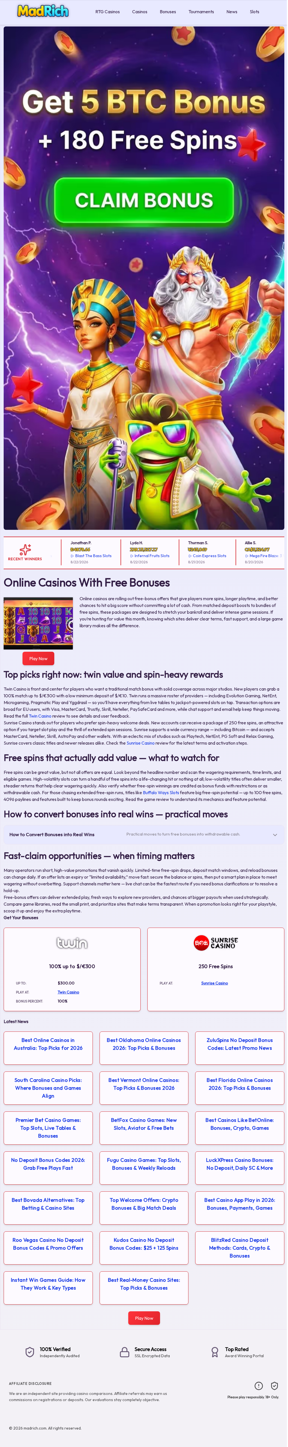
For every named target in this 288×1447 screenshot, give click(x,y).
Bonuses (168, 11)
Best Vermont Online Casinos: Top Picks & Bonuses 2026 (144, 1084)
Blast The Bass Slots (77, 555)
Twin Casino (40, 716)
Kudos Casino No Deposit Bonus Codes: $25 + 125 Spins (144, 1244)
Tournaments (201, 11)
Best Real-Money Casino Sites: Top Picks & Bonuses (144, 1284)
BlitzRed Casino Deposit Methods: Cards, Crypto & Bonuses (240, 1248)
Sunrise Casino (141, 743)
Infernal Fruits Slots (135, 555)
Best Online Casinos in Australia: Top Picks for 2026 (48, 1044)
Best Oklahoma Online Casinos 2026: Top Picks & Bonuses (144, 1044)
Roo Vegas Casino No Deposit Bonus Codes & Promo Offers (48, 1244)
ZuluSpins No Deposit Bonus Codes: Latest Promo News (240, 1044)
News (231, 11)
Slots (254, 11)
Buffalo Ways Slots (161, 792)
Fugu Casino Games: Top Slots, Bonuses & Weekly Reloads (144, 1164)
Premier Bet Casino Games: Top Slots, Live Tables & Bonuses (48, 1128)
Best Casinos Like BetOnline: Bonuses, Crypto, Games (240, 1124)
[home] (46, 20)
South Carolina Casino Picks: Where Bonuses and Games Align (48, 1088)
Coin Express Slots (193, 555)
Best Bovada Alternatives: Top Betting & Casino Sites (48, 1204)
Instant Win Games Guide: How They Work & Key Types (48, 1284)
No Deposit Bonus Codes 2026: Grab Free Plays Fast (48, 1164)
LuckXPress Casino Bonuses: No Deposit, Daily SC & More (240, 1164)
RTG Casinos (107, 11)
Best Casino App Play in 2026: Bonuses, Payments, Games (239, 1204)
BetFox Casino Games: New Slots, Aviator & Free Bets (144, 1124)
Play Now (38, 658)
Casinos (139, 11)
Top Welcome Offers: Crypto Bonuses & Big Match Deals (144, 1204)
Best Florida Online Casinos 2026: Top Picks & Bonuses (240, 1084)
